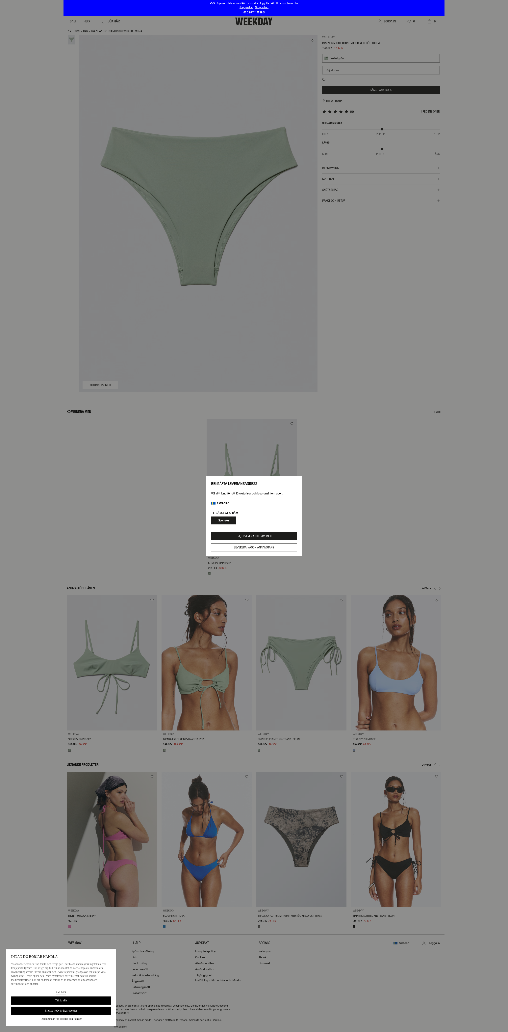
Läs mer (61, 992)
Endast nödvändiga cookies (61, 1010)
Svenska (223, 520)
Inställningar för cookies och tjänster (61, 1018)
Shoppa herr (261, 7)
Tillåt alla (61, 1000)
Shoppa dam (246, 7)
